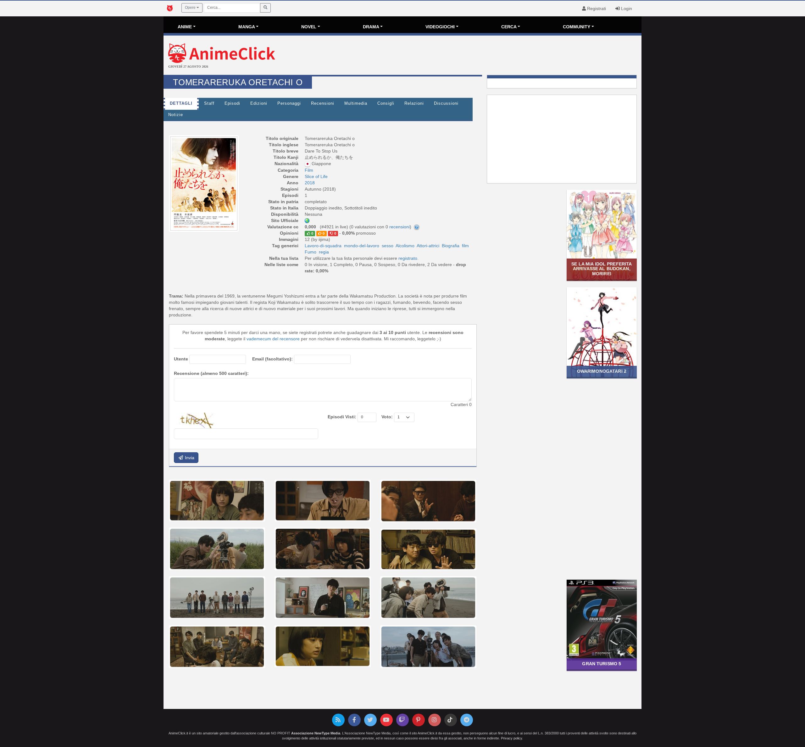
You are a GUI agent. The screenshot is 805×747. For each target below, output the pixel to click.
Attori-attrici (428, 245)
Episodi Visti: (342, 416)
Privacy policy (511, 738)
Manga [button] (246, 26)
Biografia (450, 245)
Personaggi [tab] (289, 103)
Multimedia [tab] (355, 103)
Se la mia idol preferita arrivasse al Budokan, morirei (601, 268)
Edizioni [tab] (258, 103)
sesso (387, 245)
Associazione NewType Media (315, 733)
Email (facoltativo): (272, 358)
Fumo (310, 251)
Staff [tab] (209, 103)
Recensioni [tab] (322, 103)
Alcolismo (405, 245)
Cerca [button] (509, 26)
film (465, 245)
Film (309, 170)
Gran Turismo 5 (601, 663)
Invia (189, 457)
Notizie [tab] (175, 115)
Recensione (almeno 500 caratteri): (211, 373)
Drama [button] (371, 26)
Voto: (387, 416)
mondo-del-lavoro (361, 245)
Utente (181, 358)
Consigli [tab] (385, 103)
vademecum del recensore (273, 338)
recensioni (399, 226)
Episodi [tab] (232, 103)
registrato (407, 258)
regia (324, 251)
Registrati (596, 8)
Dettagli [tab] (181, 103)
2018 (310, 182)
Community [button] (576, 26)
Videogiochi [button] (440, 26)
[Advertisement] (482, 56)
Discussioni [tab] (446, 103)
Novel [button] (308, 26)
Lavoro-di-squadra (323, 245)
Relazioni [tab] (414, 103)
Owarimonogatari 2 (601, 371)
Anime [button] (185, 26)
